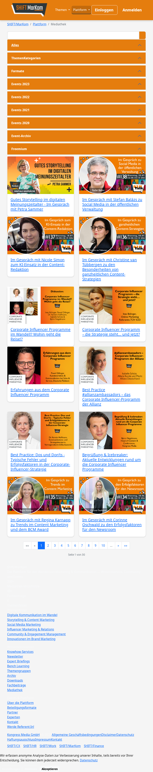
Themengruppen (19, 671)
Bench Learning (18, 666)
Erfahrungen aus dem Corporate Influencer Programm (40, 392)
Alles (15, 45)
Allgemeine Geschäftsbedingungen (76, 734)
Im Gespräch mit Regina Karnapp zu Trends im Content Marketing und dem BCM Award (41, 524)
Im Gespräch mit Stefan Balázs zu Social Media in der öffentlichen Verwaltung (112, 204)
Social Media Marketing (24, 624)
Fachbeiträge (16, 685)
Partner (12, 712)
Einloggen (104, 10)
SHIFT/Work (48, 746)
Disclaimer (108, 734)
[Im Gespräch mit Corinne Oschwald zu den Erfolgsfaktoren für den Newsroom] (112, 495)
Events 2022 (20, 97)
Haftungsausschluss (21, 739)
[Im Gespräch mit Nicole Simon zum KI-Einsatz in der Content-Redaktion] (40, 235)
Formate (17, 71)
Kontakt (12, 722)
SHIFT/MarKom (17, 24)
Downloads (15, 680)
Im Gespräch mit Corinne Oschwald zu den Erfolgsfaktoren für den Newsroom (112, 524)
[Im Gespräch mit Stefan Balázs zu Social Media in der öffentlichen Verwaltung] (112, 175)
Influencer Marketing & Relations (30, 629)
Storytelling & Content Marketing (30, 620)
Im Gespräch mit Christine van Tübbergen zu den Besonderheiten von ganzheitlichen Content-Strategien (109, 269)
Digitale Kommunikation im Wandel (32, 615)
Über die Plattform (20, 703)
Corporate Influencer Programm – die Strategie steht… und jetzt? (111, 332)
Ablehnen (31, 769)
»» (125, 545)
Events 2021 (20, 110)
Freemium (19, 149)
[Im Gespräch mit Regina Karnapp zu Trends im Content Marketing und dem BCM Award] (40, 495)
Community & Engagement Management (36, 634)
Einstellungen (11, 769)
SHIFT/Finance (94, 746)
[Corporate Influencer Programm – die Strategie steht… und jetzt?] (112, 305)
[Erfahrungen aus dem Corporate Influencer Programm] (40, 365)
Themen (61, 10)
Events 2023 (20, 84)
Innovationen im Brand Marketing (31, 639)
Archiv (11, 675)
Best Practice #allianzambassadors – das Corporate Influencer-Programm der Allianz (111, 397)
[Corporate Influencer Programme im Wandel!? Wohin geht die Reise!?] (40, 305)
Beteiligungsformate (21, 707)
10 (103, 545)
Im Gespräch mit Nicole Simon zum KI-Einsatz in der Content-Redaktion (38, 264)
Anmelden (132, 10)
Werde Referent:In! (20, 726)
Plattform (80, 10)
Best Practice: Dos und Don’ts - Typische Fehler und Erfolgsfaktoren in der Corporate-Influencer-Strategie (40, 462)
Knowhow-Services (20, 651)
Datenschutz (125, 734)
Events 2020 (20, 123)
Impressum (43, 739)
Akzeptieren (50, 769)
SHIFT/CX (13, 746)
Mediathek (15, 690)
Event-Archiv (21, 136)
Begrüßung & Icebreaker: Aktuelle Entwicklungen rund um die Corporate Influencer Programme (111, 462)
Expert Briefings (18, 661)
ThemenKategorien (26, 58)
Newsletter (15, 656)
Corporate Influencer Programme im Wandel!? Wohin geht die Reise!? (41, 334)
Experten (13, 717)
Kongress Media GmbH (23, 734)
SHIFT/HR (29, 746)
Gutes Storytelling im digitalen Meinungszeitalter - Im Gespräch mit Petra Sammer (40, 204)
